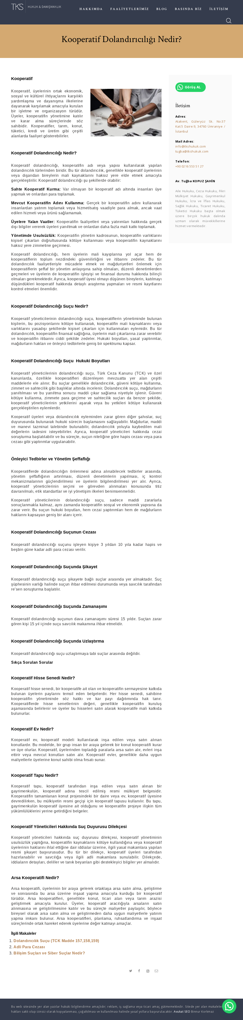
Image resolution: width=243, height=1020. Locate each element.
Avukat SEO (182, 1012)
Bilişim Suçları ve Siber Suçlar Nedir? (49, 953)
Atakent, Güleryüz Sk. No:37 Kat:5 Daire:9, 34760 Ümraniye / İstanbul (200, 126)
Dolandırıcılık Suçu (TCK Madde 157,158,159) (56, 941)
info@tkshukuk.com (190, 146)
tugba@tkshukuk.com (192, 151)
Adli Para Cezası (29, 947)
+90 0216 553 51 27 (189, 166)
